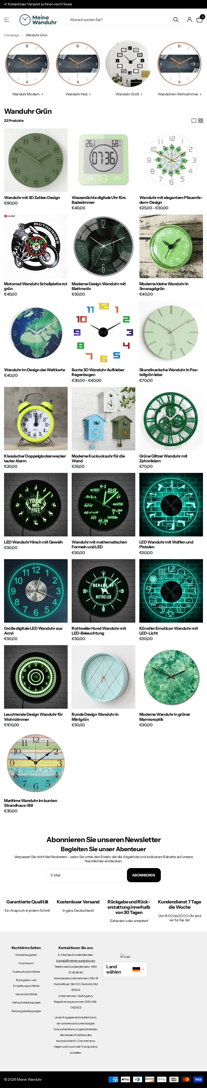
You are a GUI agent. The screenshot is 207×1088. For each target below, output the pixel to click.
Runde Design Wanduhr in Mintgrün (95, 717)
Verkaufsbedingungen (26, 1002)
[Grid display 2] (200, 121)
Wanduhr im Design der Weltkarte (34, 369)
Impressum (26, 963)
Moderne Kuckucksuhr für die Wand (98, 458)
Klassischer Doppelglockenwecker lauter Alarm (35, 458)
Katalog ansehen (7, 19)
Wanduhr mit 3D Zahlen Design (32, 197)
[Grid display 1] (194, 121)
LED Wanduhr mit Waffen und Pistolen (166, 544)
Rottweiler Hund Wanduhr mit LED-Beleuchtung (99, 631)
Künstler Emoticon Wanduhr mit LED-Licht (168, 631)
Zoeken (176, 20)
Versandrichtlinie (26, 994)
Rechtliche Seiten (26, 948)
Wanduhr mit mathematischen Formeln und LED (99, 544)
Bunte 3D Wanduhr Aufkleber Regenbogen (98, 372)
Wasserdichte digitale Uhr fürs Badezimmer (99, 200)
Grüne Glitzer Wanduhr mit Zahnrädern (163, 458)
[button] (193, 63)
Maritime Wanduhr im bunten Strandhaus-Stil (30, 803)
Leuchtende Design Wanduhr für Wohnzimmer (33, 717)
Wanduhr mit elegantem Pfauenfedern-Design (171, 200)
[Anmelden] (189, 19)
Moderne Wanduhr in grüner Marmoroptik (164, 717)
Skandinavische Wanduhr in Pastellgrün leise (168, 372)
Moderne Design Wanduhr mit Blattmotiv (99, 286)
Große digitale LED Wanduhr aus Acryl (33, 631)
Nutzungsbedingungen (26, 1011)
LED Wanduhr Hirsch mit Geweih (33, 542)
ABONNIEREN (144, 875)
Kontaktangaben (26, 955)
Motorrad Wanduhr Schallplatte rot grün (35, 286)
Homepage (11, 35)
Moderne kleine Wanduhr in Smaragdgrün (164, 286)
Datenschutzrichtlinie (26, 972)
